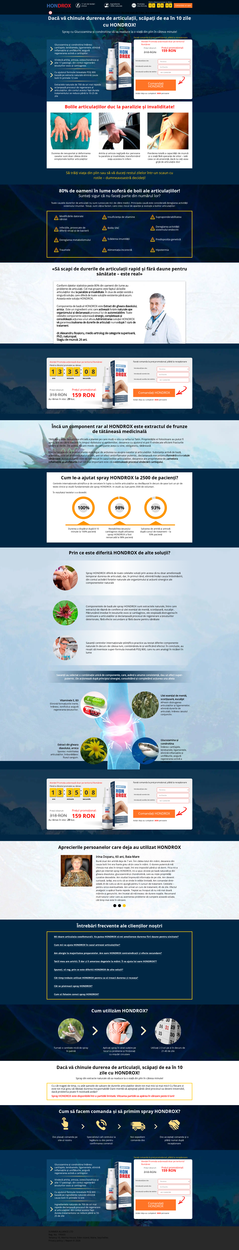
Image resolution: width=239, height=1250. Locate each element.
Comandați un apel (183, 5)
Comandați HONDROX (156, 84)
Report (68, 1240)
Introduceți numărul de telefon (146, 72)
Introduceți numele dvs (143, 66)
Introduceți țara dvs (142, 61)
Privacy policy (56, 1240)
